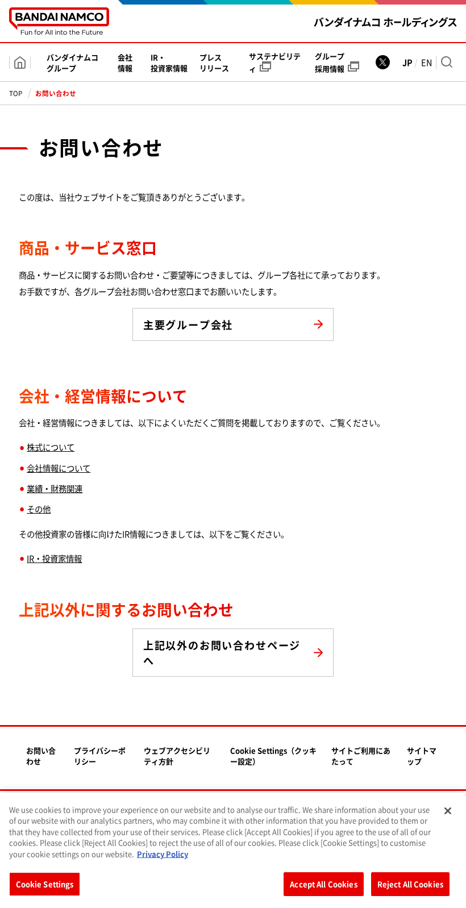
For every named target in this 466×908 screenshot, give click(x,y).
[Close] (447, 810)
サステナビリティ (275, 62)
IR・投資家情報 (54, 558)
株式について (50, 447)
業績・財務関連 (54, 488)
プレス (214, 62)
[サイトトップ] (20, 62)
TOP (15, 93)
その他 (39, 509)
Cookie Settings (45, 883)
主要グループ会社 (188, 324)
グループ (329, 62)
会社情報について (58, 468)
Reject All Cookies (410, 883)
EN (426, 62)
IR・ (169, 62)
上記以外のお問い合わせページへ (222, 653)
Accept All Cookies (323, 883)
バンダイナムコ (72, 62)
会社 (125, 62)
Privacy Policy (162, 853)
